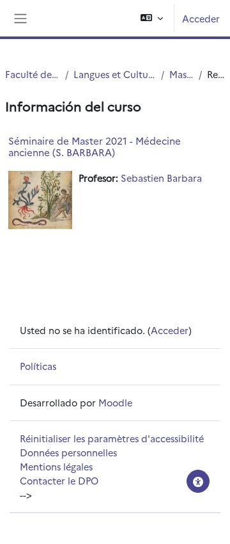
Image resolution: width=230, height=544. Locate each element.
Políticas (38, 365)
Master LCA (181, 74)
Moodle (115, 402)
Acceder (201, 18)
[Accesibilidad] (198, 481)
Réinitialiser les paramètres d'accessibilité (112, 438)
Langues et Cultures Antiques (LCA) (114, 74)
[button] (151, 18)
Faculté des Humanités (32, 74)
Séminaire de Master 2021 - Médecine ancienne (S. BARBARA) (94, 146)
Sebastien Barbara (161, 177)
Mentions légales (56, 466)
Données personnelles (68, 452)
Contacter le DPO (59, 480)
